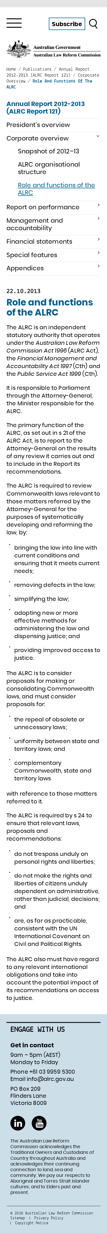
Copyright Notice (31, 1222)
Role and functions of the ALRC (56, 189)
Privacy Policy (48, 1217)
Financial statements (39, 242)
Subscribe (67, 24)
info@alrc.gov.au (50, 1079)
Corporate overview (37, 139)
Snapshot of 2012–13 (48, 151)
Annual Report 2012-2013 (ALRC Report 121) (45, 108)
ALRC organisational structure (49, 168)
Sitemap (17, 1217)
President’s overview (38, 125)
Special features (31, 255)
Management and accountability (34, 224)
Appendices (25, 268)
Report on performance (42, 207)
